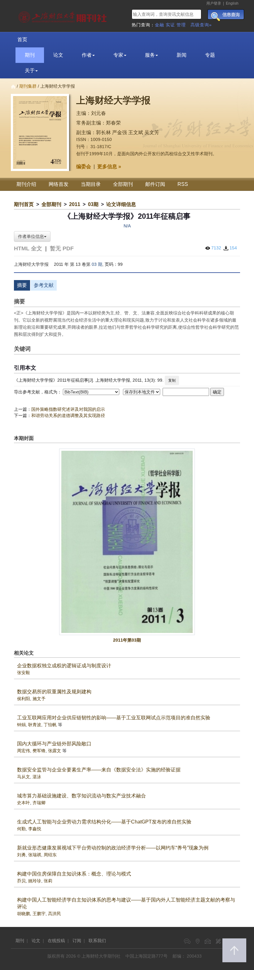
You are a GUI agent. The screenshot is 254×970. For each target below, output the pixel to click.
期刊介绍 (26, 184)
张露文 (54, 750)
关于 (30, 70)
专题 (210, 55)
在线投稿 (56, 940)
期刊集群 (28, 86)
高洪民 (54, 913)
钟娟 (21, 724)
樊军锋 (39, 750)
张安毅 (23, 672)
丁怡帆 (50, 724)
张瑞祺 (34, 854)
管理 (181, 24)
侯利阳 (23, 698)
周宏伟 (23, 750)
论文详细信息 (121, 204)
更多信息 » (109, 166)
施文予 (39, 698)
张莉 (48, 880)
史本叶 (23, 802)
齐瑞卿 (39, 802)
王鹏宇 (39, 913)
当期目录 (91, 184)
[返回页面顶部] (234, 950)
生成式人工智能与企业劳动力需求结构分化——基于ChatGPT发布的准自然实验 (104, 821)
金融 (159, 24)
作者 (87, 55)
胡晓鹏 (23, 913)
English (232, 3)
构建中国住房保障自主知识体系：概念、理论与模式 (74, 873)
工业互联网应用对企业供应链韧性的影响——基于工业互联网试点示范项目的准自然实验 (113, 717)
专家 (118, 55)
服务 (150, 55)
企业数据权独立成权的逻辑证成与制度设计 (64, 665)
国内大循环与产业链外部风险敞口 (54, 743)
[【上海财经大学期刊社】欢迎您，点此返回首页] (63, 15)
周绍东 (50, 854)
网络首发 (58, 184)
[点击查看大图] (127, 542)
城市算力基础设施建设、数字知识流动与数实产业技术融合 (81, 795)
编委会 (83, 166)
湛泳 (37, 776)
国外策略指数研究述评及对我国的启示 (68, 409)
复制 (172, 380)
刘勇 (21, 854)
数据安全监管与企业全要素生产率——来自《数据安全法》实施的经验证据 (99, 769)
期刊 (30, 55)
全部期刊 (123, 184)
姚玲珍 (34, 880)
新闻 (181, 55)
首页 (22, 39)
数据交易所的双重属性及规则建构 (54, 691)
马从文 (23, 776)
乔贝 (21, 880)
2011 (74, 204)
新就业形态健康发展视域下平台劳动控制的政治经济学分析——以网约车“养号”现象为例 (112, 847)
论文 (58, 55)
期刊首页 (24, 204)
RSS (182, 184)
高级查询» (201, 24)
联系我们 (97, 940)
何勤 (21, 828)
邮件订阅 (155, 184)
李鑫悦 (34, 828)
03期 (93, 204)
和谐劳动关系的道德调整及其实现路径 (68, 415)
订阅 (76, 940)
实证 (170, 24)
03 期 (97, 264)
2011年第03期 (127, 640)
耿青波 (34, 724)
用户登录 (213, 3)
